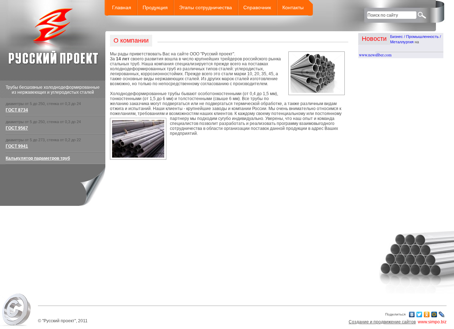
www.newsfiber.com (375, 54)
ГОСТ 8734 (17, 110)
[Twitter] (419, 314)
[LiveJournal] (441, 314)
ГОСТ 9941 (17, 146)
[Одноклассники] (427, 314)
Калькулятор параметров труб (38, 158)
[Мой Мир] (434, 314)
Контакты (293, 7)
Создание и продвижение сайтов (382, 321)
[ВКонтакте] (412, 314)
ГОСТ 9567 (17, 128)
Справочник (257, 7)
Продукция (155, 7)
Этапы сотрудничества (205, 7)
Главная (121, 7)
